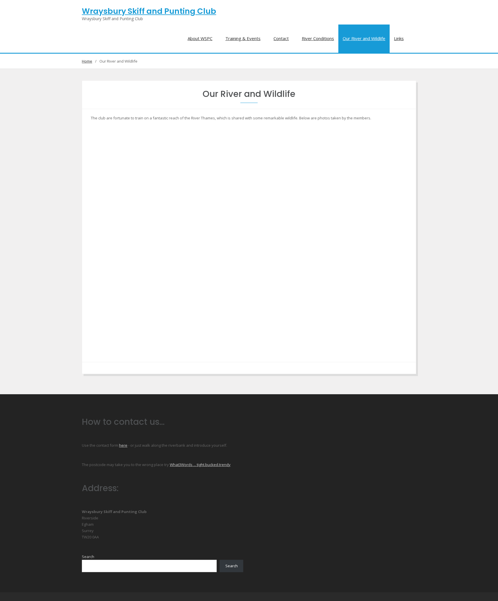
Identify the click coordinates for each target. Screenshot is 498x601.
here (123, 445)
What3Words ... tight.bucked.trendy (200, 464)
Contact (281, 38)
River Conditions (318, 38)
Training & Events (243, 38)
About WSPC (200, 38)
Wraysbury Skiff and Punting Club (149, 11)
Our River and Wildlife (364, 38)
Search (88, 556)
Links (399, 38)
